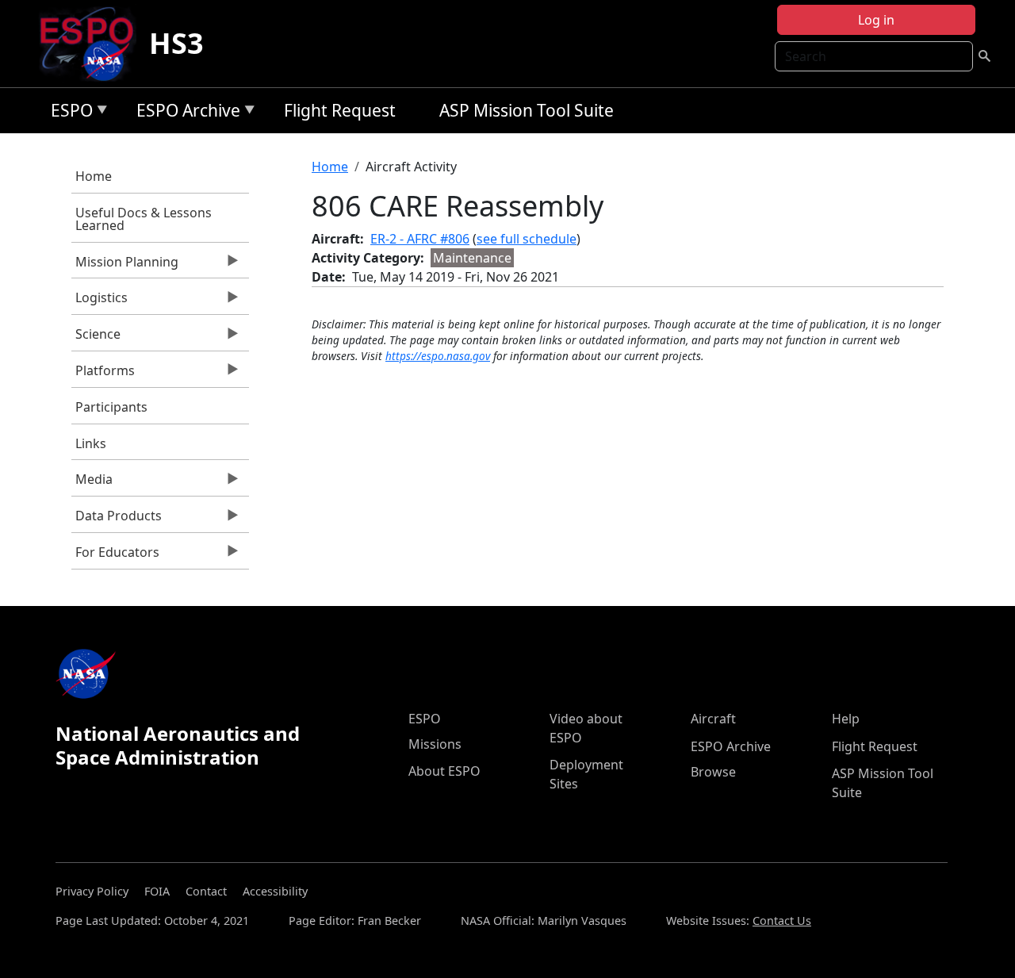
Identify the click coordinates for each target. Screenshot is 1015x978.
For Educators (115, 556)
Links (90, 443)
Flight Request (340, 110)
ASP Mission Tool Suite (526, 110)
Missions (435, 744)
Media (92, 483)
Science (96, 338)
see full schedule (526, 238)
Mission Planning (124, 265)
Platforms (103, 374)
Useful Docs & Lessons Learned (143, 219)
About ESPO (444, 771)
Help (846, 718)
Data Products (116, 519)
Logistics (99, 301)
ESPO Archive (184, 113)
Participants (111, 407)
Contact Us (782, 920)
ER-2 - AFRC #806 (419, 238)
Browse (713, 771)
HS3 (176, 43)
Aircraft (713, 718)
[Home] (93, 43)
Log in (876, 20)
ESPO (68, 113)
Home (93, 176)
